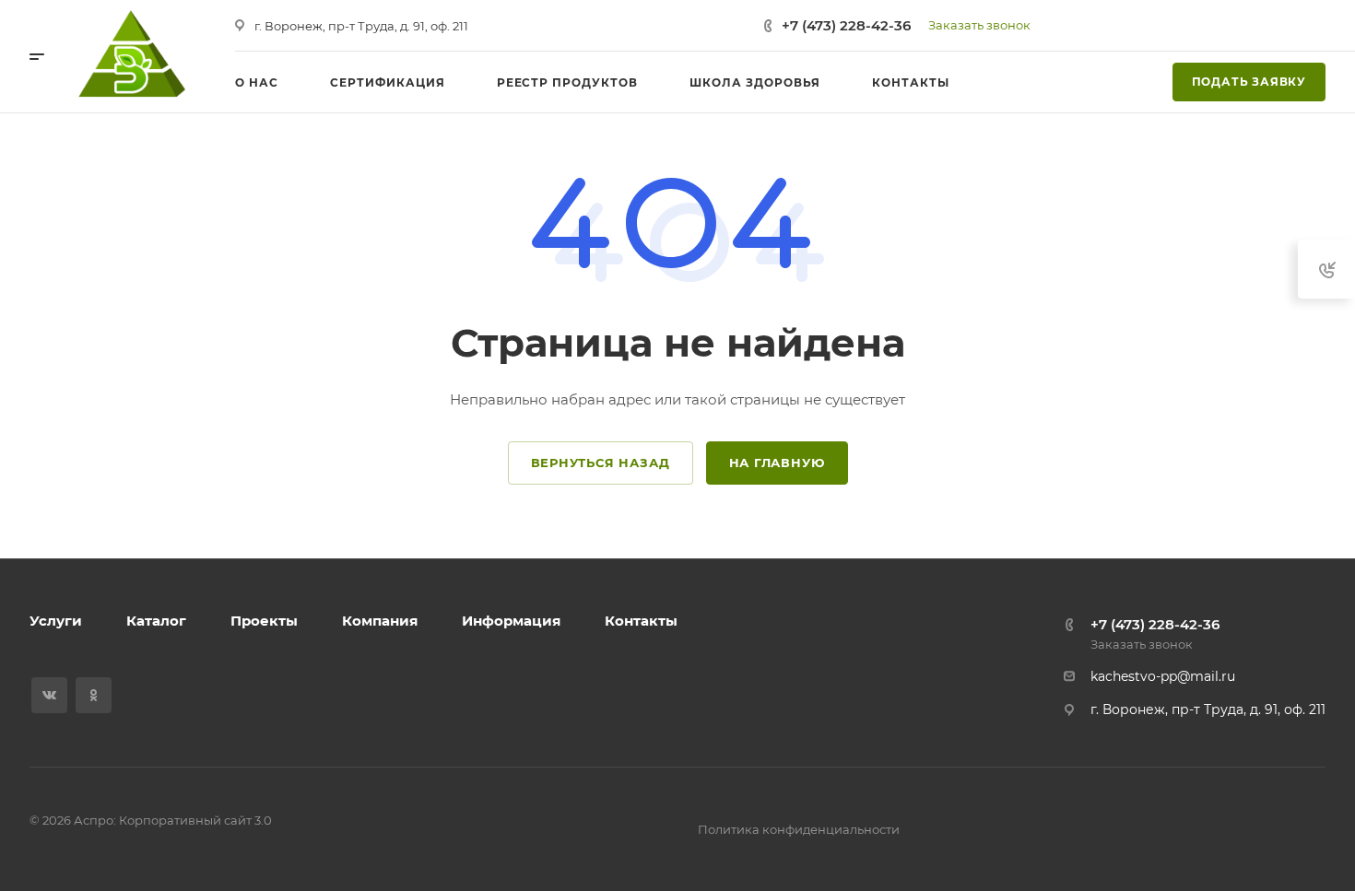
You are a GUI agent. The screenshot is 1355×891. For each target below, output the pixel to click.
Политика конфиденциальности (799, 829)
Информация (511, 620)
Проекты (264, 620)
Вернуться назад (600, 462)
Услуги (55, 620)
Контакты (641, 620)
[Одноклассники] (94, 695)
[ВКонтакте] (49, 695)
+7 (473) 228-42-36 (846, 25)
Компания (380, 620)
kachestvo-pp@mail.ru (1162, 676)
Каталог (156, 620)
